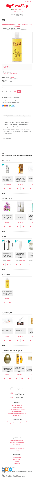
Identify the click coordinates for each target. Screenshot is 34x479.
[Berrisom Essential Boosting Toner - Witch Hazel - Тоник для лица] (17, 47)
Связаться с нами (17, 430)
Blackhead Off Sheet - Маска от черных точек (21, 331)
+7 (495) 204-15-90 (18, 11)
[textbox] (19, 20)
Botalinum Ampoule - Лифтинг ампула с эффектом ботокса (7, 179)
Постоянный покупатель (26, 1)
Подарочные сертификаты (17, 442)
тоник (19, 155)
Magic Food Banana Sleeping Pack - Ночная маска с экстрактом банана (19, 369)
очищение (24, 155)
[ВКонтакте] (3, 105)
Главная (5, 28)
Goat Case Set (20, 217)
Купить (4, 188)
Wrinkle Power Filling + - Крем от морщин (7, 331)
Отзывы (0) (10, 116)
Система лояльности (17, 428)
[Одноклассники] (5, 105)
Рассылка (17, 463)
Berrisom (12, 77)
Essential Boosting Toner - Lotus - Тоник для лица (7, 217)
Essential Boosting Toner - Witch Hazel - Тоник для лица (7, 293)
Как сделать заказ (17, 407)
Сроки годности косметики (17, 423)
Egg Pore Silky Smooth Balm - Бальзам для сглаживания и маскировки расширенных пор (7, 369)
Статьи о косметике (17, 426)
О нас (17, 434)
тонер (14, 155)
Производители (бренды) (17, 440)
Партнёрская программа (17, 448)
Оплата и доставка (17, 411)
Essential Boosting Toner (6, 155)
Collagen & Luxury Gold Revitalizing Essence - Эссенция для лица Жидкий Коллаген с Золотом (21, 179)
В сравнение (11, 264)
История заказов (17, 459)
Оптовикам (17, 446)
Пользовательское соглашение (17, 409)
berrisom (29, 155)
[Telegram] (14, 105)
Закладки (17, 461)
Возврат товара (17, 415)
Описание (4, 116)
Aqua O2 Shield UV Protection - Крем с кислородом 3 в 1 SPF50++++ (20, 255)
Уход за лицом (12, 28)
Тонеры (18, 28)
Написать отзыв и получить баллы (22, 116)
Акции (17, 450)
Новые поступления (17, 444)
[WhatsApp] (10, 105)
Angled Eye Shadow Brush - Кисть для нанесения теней (7, 255)
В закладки (15, 91)
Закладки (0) (28, 1)
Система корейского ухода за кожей (17, 422)
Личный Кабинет (17, 457)
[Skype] (12, 105)
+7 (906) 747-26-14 (18, 9)
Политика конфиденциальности (17, 413)
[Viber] (7, 105)
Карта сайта (17, 432)
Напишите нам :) (19, 397)
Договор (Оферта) (17, 405)
